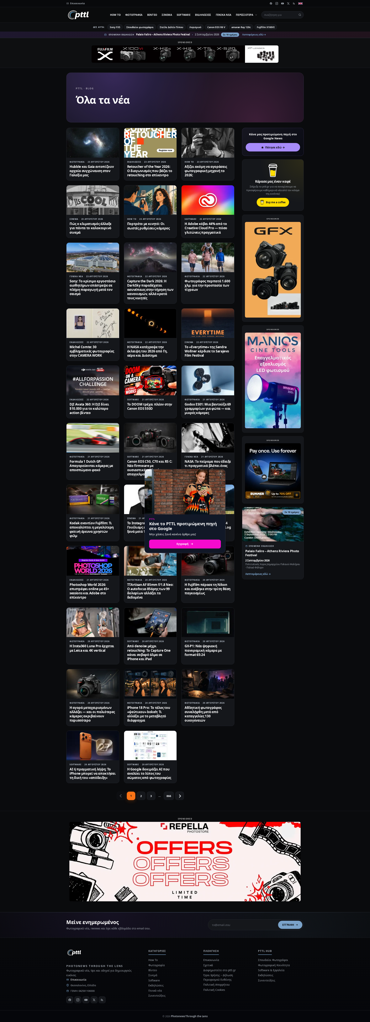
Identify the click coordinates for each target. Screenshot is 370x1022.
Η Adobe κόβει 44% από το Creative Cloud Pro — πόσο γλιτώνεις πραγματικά (206, 228)
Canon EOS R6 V (216, 27)
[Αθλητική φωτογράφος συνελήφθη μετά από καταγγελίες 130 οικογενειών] (208, 684)
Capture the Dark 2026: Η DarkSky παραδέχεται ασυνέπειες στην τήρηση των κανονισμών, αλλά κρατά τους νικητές (150, 289)
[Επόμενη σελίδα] (179, 796)
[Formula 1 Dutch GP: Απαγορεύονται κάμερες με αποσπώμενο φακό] (92, 437)
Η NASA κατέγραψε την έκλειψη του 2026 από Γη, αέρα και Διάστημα (147, 351)
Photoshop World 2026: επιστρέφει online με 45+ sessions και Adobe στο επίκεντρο (89, 591)
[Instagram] (276, 3)
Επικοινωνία (78, 979)
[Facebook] (271, 3)
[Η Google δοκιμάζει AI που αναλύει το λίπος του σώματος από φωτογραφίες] (150, 745)
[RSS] (294, 3)
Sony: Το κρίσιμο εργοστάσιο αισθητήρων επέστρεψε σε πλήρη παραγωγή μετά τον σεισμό (93, 287)
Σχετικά (208, 965)
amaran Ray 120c (241, 27)
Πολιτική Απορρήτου (216, 984)
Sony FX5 (115, 27)
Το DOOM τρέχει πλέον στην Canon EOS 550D (149, 406)
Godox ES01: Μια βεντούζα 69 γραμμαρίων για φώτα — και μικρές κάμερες (208, 408)
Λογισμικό (195, 27)
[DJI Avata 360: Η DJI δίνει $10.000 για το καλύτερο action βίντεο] (92, 380)
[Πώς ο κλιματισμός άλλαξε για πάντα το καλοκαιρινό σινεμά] (92, 200)
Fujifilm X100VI (266, 27)
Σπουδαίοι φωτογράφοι (140, 27)
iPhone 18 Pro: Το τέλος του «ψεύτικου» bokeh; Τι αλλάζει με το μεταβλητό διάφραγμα (148, 714)
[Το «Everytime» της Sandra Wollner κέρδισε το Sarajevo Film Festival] (208, 323)
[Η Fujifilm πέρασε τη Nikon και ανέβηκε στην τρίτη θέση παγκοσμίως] (208, 560)
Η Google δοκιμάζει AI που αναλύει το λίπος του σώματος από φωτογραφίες (149, 773)
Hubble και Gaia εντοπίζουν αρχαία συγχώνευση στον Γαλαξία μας (92, 170)
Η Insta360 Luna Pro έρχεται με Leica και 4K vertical (92, 648)
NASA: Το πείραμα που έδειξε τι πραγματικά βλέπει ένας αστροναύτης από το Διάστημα (208, 467)
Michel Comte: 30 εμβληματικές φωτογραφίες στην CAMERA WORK (92, 351)
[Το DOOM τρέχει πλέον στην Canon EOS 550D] (150, 380)
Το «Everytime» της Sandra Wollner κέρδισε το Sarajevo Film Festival (207, 351)
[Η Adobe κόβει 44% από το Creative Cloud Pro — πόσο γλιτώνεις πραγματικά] (208, 200)
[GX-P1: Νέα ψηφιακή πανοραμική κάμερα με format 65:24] (208, 622)
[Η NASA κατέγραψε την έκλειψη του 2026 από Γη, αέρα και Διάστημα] (150, 323)
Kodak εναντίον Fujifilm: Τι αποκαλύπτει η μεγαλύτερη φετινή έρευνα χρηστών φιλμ (92, 529)
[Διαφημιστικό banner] (185, 54)
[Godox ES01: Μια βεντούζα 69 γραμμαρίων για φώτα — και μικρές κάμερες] (208, 380)
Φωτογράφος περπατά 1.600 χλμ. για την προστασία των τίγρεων (207, 285)
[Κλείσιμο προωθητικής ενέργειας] (221, 474)
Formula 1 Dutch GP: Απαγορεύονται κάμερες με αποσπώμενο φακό (91, 465)
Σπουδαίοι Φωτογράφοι (273, 960)
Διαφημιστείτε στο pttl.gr (219, 970)
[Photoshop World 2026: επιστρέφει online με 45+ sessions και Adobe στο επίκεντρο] (92, 560)
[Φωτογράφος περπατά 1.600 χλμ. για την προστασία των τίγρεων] (208, 257)
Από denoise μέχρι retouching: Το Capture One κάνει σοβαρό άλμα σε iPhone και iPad (149, 652)
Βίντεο (152, 15)
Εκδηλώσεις (203, 15)
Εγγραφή (288, 925)
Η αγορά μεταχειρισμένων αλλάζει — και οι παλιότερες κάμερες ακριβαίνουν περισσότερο (92, 714)
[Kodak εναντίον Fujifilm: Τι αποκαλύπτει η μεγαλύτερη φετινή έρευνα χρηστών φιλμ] (92, 499)
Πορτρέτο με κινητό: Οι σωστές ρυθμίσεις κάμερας (148, 226)
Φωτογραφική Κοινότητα (274, 965)
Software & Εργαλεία (271, 970)
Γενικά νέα (223, 15)
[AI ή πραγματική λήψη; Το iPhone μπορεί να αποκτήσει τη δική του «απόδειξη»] (92, 745)
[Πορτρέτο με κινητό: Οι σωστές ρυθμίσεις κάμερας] (150, 200)
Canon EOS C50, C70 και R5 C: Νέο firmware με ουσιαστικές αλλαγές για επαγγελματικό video (149, 467)
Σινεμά (167, 15)
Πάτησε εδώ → (275, 147)
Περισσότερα (244, 15)
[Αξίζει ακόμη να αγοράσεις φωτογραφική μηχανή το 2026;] (208, 142)
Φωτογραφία (134, 15)
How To (115, 15)
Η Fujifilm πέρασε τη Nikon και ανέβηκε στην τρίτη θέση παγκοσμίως (207, 588)
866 (168, 796)
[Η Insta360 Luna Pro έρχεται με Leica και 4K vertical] (92, 622)
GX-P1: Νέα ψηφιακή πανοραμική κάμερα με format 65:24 (203, 650)
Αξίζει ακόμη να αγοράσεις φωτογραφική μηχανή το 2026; (206, 170)
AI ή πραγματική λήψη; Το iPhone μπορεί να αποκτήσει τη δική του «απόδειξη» (92, 773)
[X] (288, 3)
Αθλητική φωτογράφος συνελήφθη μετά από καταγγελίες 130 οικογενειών (203, 714)
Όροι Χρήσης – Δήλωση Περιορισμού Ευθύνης (218, 977)
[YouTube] (282, 3)
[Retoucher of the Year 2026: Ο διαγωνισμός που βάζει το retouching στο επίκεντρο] (150, 142)
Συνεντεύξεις (156, 995)
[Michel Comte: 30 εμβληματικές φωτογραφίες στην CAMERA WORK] (92, 323)
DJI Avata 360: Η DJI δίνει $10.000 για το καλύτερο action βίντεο (89, 408)
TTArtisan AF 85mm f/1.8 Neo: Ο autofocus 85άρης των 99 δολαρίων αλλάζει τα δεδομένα (150, 591)
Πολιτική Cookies (214, 990)
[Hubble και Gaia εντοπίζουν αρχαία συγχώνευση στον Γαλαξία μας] (92, 142)
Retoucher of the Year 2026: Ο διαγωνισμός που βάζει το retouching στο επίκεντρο (149, 170)
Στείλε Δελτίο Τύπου (171, 27)
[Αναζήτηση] (300, 15)
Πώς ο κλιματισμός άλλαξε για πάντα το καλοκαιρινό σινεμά (90, 228)
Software (183, 15)
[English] (300, 3)
